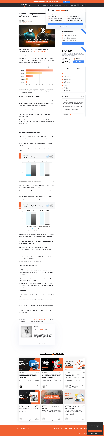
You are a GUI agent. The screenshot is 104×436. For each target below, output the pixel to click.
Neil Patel (23, 20)
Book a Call (73, 43)
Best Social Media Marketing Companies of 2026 (72, 374)
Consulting (71, 5)
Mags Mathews (27, 386)
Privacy (18, 430)
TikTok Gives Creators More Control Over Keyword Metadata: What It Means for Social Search (51, 375)
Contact (75, 5)
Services (51, 5)
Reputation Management (68, 84)
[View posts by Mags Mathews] (20, 386)
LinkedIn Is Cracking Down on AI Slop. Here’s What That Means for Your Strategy (28, 375)
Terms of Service (29, 430)
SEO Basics (65, 85)
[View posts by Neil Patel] (66, 386)
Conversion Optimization (68, 76)
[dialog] (95, 428)
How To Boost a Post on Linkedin (28, 407)
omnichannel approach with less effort (39, 111)
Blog (39, 5)
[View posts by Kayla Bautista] (43, 386)
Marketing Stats (45, 5)
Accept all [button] (95, 430)
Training (59, 5)
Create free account (65, 23)
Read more (95, 428)
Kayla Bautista (49, 386)
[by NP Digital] (25, 6)
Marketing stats (59, 428)
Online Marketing (66, 82)
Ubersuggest (24, 22)
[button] (95, 433)
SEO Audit (65, 87)
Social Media (25, 10)
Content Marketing (67, 74)
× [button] (101, 423)
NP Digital (27, 21)
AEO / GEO (66, 71)
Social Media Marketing (68, 88)
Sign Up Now (78, 61)
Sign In (83, 5)
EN (29, 5)
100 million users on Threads (39, 51)
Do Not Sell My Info (23, 430)
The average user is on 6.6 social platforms (38, 319)
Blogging (65, 73)
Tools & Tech (64, 5)
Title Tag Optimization (67, 90)
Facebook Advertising (67, 79)
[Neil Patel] (23, 4)
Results (56, 5)
